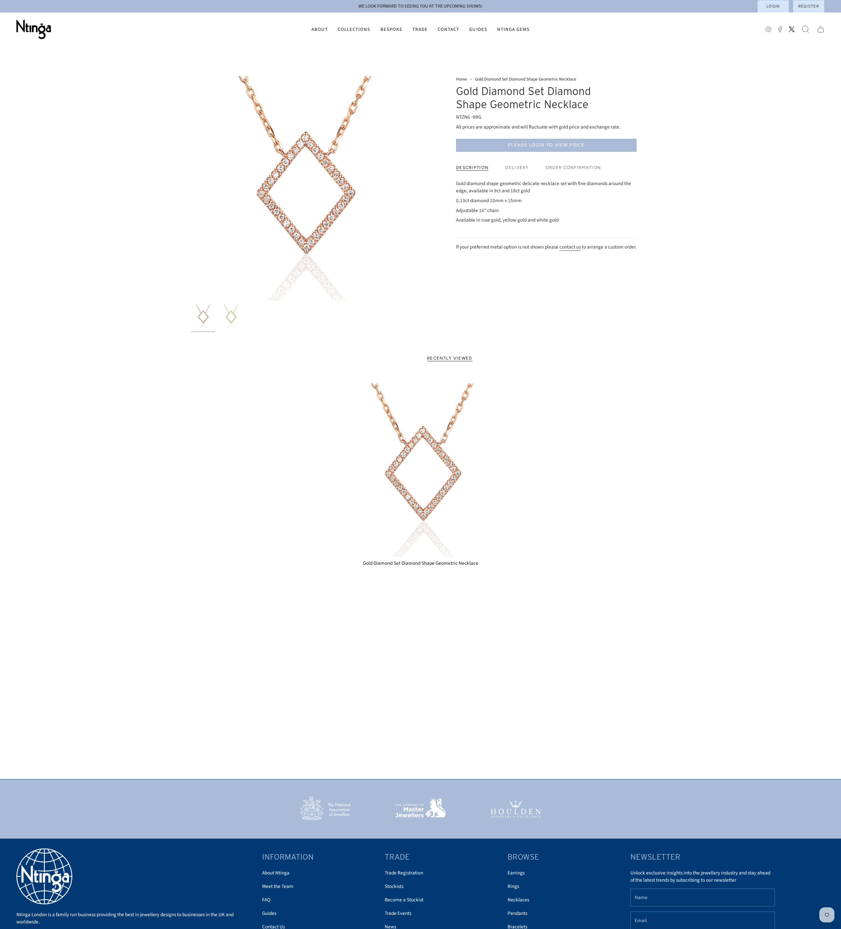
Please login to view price (546, 145)
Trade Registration (404, 872)
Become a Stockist (404, 899)
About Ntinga (275, 872)
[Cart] (820, 29)
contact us (570, 246)
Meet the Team (277, 886)
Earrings (516, 872)
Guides (269, 913)
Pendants (517, 913)
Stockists (394, 886)
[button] (320, 29)
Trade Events (398, 913)
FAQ (266, 899)
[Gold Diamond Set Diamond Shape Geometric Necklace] (420, 470)
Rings (513, 886)
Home (461, 79)
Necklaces (518, 899)
